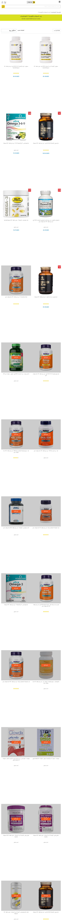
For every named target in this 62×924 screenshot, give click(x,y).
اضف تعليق (16, 150)
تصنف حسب (21, 30)
